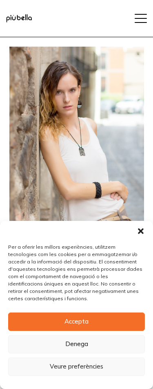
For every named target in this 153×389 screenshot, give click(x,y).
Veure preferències (76, 366)
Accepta (76, 321)
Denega (76, 344)
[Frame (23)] (19, 18)
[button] (141, 231)
